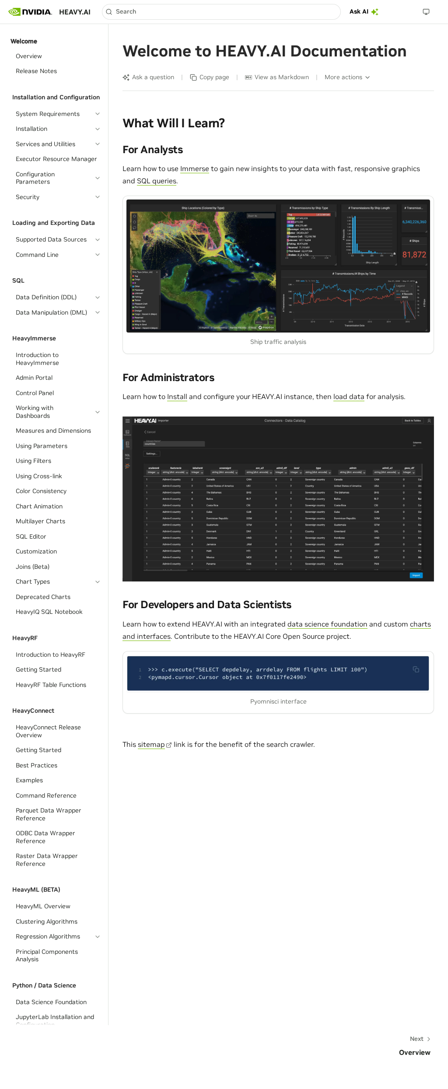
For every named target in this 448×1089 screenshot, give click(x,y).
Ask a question (153, 77)
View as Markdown (282, 77)
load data (348, 396)
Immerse (194, 168)
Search (126, 11)
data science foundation (327, 624)
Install (177, 396)
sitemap (151, 744)
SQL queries (156, 180)
